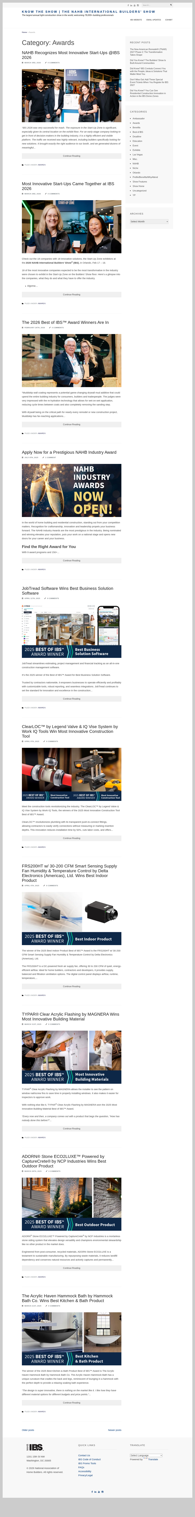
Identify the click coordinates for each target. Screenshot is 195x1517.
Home (24, 32)
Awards (42, 165)
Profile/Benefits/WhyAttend (145, 177)
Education (137, 141)
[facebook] (128, 5)
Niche (135, 168)
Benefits (136, 127)
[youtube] (134, 5)
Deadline (137, 136)
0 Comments (54, 63)
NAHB (136, 164)
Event (135, 145)
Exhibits (136, 150)
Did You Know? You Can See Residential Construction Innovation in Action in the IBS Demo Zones (148, 93)
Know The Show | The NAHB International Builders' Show (88, 11)
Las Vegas (138, 154)
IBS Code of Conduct (89, 1459)
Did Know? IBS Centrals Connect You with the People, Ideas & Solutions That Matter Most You (148, 71)
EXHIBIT (169, 20)
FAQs (81, 1467)
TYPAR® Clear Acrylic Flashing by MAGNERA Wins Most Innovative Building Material (70, 1016)
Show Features (140, 182)
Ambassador (139, 118)
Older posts (28, 1430)
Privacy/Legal (85, 1475)
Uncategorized (139, 191)
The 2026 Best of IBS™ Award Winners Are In (65, 322)
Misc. (135, 159)
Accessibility (84, 1471)
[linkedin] (131, 5)
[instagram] (138, 5)
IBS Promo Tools (87, 1463)
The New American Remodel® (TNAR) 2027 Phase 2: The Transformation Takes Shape (148, 52)
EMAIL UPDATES (153, 20)
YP (134, 195)
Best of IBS (138, 132)
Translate (153, 1459)
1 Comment (50, 457)
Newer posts (114, 1430)
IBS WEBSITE (136, 20)
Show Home (138, 186)
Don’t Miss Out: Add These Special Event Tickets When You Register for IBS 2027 (149, 82)
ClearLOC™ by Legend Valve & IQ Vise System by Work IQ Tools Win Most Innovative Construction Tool (70, 731)
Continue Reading (71, 156)
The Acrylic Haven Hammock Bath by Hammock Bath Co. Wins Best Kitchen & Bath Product (67, 1298)
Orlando (136, 173)
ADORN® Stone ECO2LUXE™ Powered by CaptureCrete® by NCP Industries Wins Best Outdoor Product (64, 1161)
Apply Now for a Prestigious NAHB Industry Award (69, 452)
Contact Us (84, 1455)
